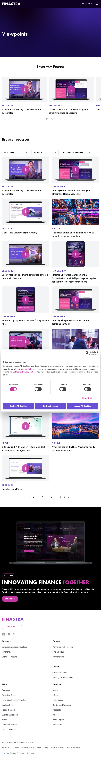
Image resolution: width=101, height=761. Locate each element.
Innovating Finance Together (14, 700)
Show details (87, 398)
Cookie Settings (73, 747)
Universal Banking (9, 657)
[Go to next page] (72, 497)
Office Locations (9, 729)
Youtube (8, 634)
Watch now (10, 599)
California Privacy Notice (24, 372)
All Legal (30, 753)
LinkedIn (3, 634)
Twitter (14, 634)
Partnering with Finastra (62, 647)
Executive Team (9, 695)
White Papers (58, 720)
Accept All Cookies (82, 406)
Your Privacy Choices (15, 753)
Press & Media (8, 710)
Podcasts (56, 710)
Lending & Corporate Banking (14, 647)
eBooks (55, 695)
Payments (6, 652)
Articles (55, 690)
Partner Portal (58, 657)
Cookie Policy (27, 369)
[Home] (11, 3)
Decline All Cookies (18, 406)
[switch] (38, 389)
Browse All (57, 725)
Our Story (6, 690)
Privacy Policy (28, 747)
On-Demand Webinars (61, 705)
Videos (55, 715)
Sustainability (8, 705)
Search (89, 4)
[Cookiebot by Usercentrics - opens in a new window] (87, 353)
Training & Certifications (62, 677)
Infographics (57, 700)
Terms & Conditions (10, 747)
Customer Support (60, 672)
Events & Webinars (10, 715)
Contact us (10, 627)
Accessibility (42, 747)
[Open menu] (97, 3)
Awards (5, 720)
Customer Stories (9, 725)
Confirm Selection (50, 406)
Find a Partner (58, 652)
